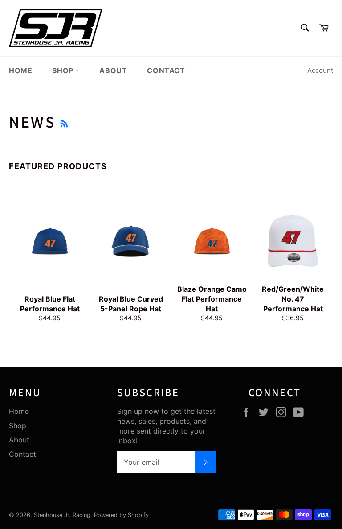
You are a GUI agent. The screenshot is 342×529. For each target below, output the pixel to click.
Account (320, 70)
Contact (166, 70)
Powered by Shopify (121, 515)
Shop (63, 70)
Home (20, 70)
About (113, 70)
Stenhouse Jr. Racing (62, 515)
